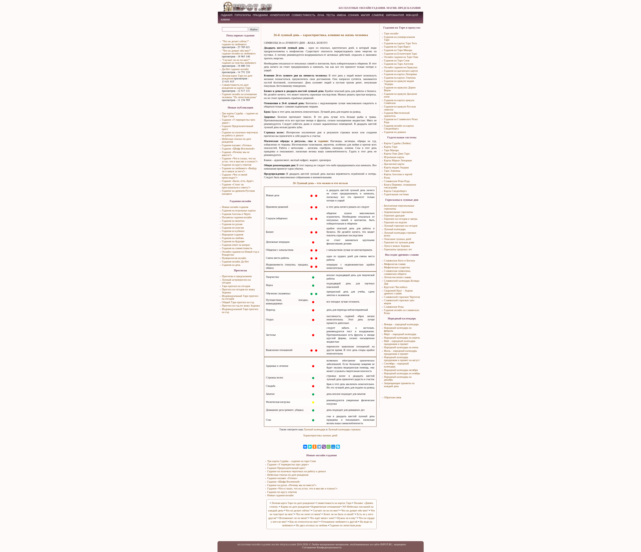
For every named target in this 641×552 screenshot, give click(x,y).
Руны (387, 177)
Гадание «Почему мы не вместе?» (236, 153)
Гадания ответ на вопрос (236, 244)
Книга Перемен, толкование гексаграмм (400, 186)
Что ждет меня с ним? (322, 518)
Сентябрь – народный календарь (396, 365)
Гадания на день (231, 264)
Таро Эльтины (392, 170)
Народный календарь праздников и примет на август (402, 358)
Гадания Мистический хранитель (397, 114)
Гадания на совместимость (237, 248)
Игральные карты (394, 157)
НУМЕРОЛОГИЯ (280, 15)
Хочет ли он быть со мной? (338, 514)
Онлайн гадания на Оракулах (400, 67)
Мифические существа (397, 267)
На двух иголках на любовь (311, 525)
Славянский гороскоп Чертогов (402, 297)
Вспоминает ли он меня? (293, 518)
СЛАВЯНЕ (378, 15)
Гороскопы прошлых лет (398, 249)
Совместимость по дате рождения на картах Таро (236, 86)
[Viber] (324, 447)
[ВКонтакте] (305, 447)
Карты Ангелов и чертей (398, 174)
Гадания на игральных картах (239, 210)
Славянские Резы (394, 306)
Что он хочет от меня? (308, 514)
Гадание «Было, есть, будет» (238, 181)
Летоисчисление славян (397, 277)
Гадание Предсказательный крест (237, 127)
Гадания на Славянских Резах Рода (401, 120)
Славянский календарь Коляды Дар (401, 282)
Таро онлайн (391, 33)
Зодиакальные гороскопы (398, 212)
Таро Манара (391, 150)
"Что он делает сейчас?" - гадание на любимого (236, 42)
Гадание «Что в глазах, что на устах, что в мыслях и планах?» (240, 160)
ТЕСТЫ (330, 15)
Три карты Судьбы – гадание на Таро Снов (240, 114)
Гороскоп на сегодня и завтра (400, 218)
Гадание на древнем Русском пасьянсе (238, 192)
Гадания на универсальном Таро (399, 38)
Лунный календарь (314, 429)
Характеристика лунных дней (320, 435)
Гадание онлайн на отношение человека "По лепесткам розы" (239, 95)
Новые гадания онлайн (280, 495)
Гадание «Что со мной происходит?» (234, 176)
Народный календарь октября (401, 370)
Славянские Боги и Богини (399, 260)
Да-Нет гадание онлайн (235, 69)
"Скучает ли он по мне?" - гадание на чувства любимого (239, 61)
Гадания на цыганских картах (401, 70)
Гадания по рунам (232, 224)
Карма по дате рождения (295, 506)
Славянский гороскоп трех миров (399, 301)
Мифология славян (395, 264)
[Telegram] (319, 447)
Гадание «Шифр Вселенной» (238, 148)
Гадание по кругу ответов (236, 164)
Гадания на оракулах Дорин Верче (400, 89)
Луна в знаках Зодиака (397, 245)
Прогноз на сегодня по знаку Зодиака (238, 291)
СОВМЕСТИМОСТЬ (303, 15)
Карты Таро (390, 146)
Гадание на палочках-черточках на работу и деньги (240, 133)
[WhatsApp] (329, 447)
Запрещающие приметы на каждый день (399, 384)
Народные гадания (232, 234)
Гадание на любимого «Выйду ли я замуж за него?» (239, 169)
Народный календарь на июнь (401, 347)
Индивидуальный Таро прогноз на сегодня (240, 297)
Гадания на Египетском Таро (400, 53)
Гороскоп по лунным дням (399, 242)
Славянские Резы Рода (397, 181)
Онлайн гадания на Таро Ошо (401, 57)
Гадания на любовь (233, 238)
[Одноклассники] (314, 447)
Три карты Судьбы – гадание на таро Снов (291, 461)
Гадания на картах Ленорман (400, 74)
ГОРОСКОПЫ (243, 15)
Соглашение (309, 547)
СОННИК (353, 15)
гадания (323, 141)
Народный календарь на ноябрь (402, 373)
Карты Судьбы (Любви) (397, 143)
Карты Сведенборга (395, 191)
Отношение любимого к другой (339, 521)
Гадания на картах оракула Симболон (399, 101)
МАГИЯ (365, 15)
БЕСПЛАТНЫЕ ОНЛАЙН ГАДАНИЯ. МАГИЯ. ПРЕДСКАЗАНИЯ (380, 8)
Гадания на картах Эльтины (400, 77)
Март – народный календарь (400, 334)
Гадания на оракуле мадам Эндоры (399, 82)
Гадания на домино (395, 132)
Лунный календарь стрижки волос (400, 234)
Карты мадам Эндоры (396, 167)
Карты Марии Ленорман (398, 160)
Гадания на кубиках (233, 231)
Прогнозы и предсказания (237, 276)
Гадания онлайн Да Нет (235, 261)
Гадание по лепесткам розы (345, 525)
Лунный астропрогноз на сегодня (236, 281)
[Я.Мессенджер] (310, 447)
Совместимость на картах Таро (334, 503)
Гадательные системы (396, 194)
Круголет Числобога (395, 287)
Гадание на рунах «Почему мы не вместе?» (291, 485)
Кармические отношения (325, 506)
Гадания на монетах (233, 220)
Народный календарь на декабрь (397, 378)
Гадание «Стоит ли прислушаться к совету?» (236, 186)
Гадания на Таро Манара (398, 50)
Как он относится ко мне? (304, 521)
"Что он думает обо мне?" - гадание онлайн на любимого (239, 52)
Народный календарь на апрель (402, 337)
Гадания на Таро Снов (396, 60)
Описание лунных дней (397, 239)
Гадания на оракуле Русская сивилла (400, 108)
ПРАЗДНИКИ (260, 15)
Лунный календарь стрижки (344, 429)
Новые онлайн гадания (235, 207)
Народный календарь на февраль (397, 329)
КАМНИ (225, 19)
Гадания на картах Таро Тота (400, 43)
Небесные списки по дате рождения (236, 140)
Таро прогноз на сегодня (236, 286)
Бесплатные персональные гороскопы (399, 207)
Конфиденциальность (329, 547)
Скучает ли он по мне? (326, 510)
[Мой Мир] (333, 447)
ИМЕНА (341, 15)
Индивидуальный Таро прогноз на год (240, 310)
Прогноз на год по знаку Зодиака (241, 305)
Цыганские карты (394, 164)
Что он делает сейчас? (297, 510)
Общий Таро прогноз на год (238, 302)
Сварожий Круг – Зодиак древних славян (398, 292)
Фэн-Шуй (412, 15)
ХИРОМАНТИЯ (395, 15)
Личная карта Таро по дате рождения (237, 77)
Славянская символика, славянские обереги (397, 272)
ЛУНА (320, 15)
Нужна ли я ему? (346, 518)
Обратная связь (392, 397)
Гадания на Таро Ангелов (398, 63)
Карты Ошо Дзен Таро (397, 153)
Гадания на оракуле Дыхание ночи (400, 95)
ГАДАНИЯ (227, 15)
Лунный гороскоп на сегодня (400, 225)
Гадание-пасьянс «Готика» (237, 145)
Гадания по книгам (233, 227)
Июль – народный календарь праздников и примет (400, 352)
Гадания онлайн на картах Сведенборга (399, 127)
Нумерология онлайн (234, 258)
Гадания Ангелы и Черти (236, 214)
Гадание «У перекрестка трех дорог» (238, 121)
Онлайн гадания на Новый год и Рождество (240, 253)
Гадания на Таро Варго (397, 46)
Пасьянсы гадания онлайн (237, 217)
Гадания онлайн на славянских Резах (401, 311)
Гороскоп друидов (394, 215)
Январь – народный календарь (401, 324)
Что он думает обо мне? (354, 510)
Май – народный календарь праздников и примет (399, 342)
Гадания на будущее (233, 241)
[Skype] (338, 447)
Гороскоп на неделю (395, 222)
